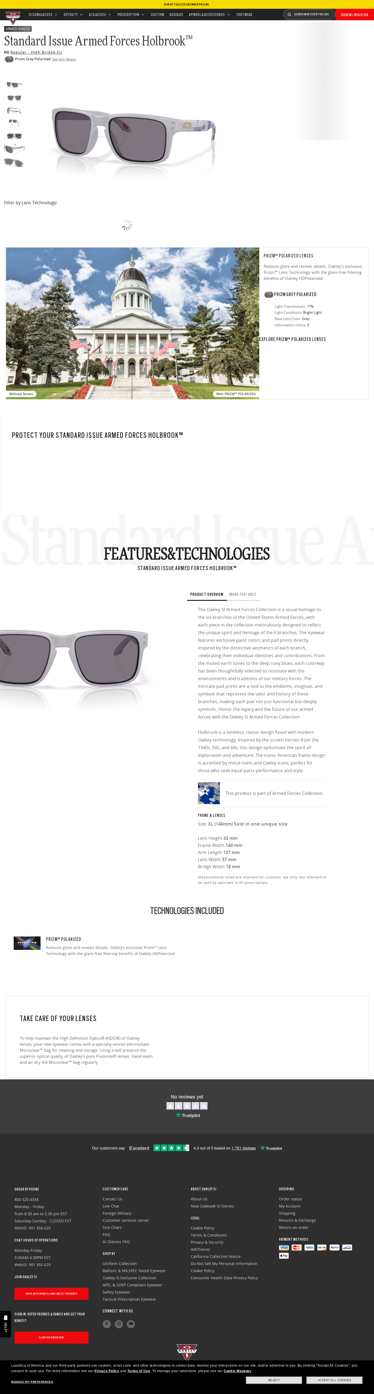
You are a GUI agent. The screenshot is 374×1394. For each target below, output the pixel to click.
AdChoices (200, 1249)
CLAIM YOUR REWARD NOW (51, 1337)
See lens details (64, 59)
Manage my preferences (32, 1381)
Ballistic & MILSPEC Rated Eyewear (134, 1270)
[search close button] (339, 12)
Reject (274, 1380)
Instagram (119, 1324)
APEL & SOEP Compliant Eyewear (132, 1284)
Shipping (287, 1213)
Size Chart (112, 1227)
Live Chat (111, 1206)
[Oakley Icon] (12, 14)
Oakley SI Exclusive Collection (129, 1277)
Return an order (294, 1227)
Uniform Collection (120, 1263)
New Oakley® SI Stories (212, 1206)
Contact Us (112, 1199)
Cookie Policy (202, 1228)
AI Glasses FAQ (116, 1241)
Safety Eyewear (116, 1292)
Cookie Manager (237, 1371)
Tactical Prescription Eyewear (129, 1299)
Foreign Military (117, 1213)
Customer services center (126, 1220)
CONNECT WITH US (118, 1311)
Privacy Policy (106, 1371)
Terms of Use (138, 1371)
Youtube (131, 1324)
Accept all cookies (335, 1380)
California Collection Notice (216, 1256)
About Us (199, 1199)
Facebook (107, 1324)
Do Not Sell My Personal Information (224, 1263)
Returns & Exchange (297, 1220)
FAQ (106, 1234)
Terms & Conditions (209, 1235)
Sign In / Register (355, 15)
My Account (289, 1206)
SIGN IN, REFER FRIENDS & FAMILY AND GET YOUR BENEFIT (51, 1293)
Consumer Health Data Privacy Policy (224, 1277)
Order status (290, 1199)
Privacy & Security (207, 1242)
